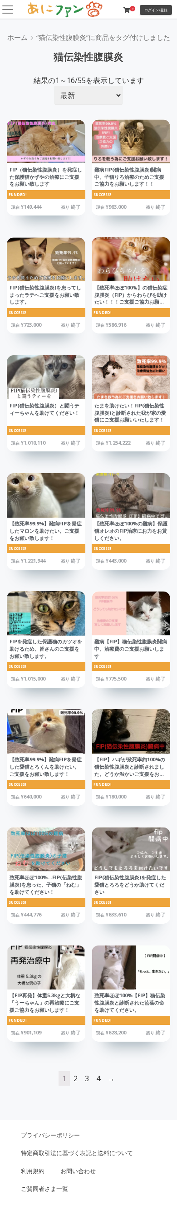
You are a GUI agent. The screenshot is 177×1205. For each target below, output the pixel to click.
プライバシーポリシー (50, 1135)
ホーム (17, 37)
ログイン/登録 (155, 9)
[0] (126, 10)
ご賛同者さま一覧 (44, 1189)
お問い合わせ (78, 1171)
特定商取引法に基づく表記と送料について (77, 1153)
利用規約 (32, 1171)
